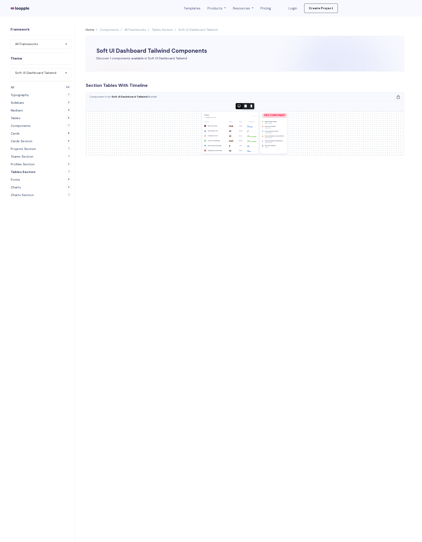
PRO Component (275, 115)
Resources (242, 8)
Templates (192, 8)
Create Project (321, 8)
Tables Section (162, 30)
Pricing (265, 8)
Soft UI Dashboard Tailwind (130, 96)
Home (90, 30)
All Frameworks (135, 30)
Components (109, 30)
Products (215, 8)
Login (293, 8)
